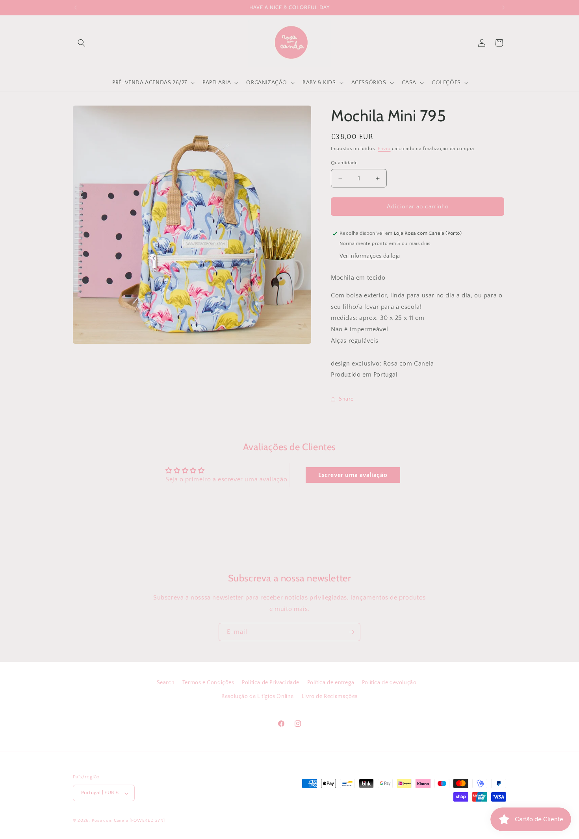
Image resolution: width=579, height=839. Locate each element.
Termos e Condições (208, 682)
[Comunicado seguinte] (503, 7)
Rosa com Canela (110, 821)
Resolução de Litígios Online (257, 696)
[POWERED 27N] (147, 821)
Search (166, 682)
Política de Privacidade (270, 682)
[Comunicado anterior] (75, 7)
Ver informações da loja (370, 256)
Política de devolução (389, 682)
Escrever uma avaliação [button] (352, 475)
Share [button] (346, 399)
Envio (384, 148)
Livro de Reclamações (330, 696)
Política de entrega (330, 682)
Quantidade (344, 162)
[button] (81, 43)
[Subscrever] (351, 632)
